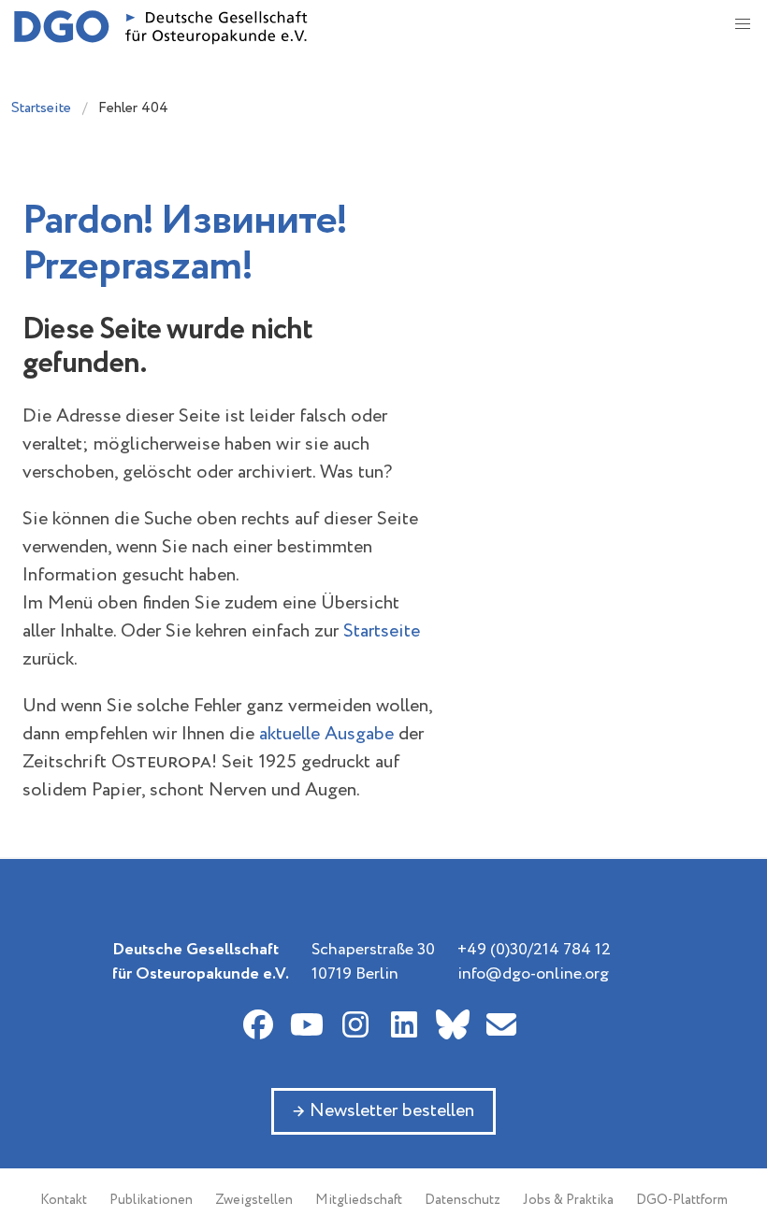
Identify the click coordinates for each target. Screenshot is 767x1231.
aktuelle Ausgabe (326, 734)
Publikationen (151, 1200)
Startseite (41, 108)
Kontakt (63, 1200)
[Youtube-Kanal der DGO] (307, 1024)
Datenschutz (462, 1200)
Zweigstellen (254, 1200)
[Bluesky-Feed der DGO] (452, 1024)
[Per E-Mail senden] (501, 1024)
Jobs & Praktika (568, 1200)
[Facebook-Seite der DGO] (258, 1024)
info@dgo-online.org (533, 974)
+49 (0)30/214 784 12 (534, 950)
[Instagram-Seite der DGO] (355, 1024)
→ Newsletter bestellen (383, 1110)
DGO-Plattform (682, 1200)
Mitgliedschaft (358, 1200)
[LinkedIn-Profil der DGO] (404, 1024)
